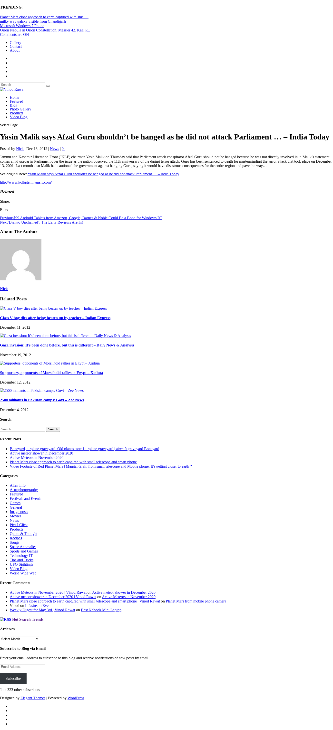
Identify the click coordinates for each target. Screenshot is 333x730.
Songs (14, 542)
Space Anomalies (23, 547)
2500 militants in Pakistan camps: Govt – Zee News (42, 400)
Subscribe (13, 678)
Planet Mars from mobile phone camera (196, 601)
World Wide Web (23, 573)
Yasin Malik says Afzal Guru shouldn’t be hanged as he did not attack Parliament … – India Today (103, 174)
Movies (15, 516)
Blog (13, 105)
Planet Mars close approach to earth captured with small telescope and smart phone (73, 462)
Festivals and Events (25, 498)
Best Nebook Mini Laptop (101, 610)
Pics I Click (19, 525)
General (16, 507)
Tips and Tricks (21, 560)
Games (15, 503)
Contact (16, 46)
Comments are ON (14, 34)
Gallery (15, 42)
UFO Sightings (21, 564)
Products (16, 113)
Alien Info (18, 485)
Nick (20, 149)
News (54, 149)
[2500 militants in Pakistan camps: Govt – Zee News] (42, 390)
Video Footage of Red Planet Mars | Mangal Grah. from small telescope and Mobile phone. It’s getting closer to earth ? (101, 466)
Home (14, 97)
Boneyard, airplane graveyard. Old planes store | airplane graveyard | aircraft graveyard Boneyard (84, 449)
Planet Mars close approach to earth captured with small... (44, 17)
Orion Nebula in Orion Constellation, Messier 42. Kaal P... (45, 30)
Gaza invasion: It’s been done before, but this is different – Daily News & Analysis (67, 345)
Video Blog (19, 117)
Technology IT (21, 555)
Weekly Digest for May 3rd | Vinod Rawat (42, 610)
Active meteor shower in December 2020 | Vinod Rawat (53, 597)
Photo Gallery (20, 109)
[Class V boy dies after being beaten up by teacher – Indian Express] (53, 308)
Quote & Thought (23, 534)
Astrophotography (24, 490)
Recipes (16, 538)
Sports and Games (24, 551)
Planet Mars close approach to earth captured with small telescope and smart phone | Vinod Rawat (85, 601)
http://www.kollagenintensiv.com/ (26, 182)
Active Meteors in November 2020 (36, 457)
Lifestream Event (38, 605)
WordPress (76, 698)
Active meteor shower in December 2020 (41, 453)
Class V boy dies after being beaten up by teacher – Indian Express (55, 318)
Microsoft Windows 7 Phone (22, 26)
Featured (16, 101)
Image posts (19, 512)
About (15, 50)
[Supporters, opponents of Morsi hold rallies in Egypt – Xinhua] (50, 363)
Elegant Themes (32, 698)
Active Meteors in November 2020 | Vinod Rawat (48, 592)
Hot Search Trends (27, 619)
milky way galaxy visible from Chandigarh (33, 21)
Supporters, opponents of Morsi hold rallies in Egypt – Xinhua (51, 373)
